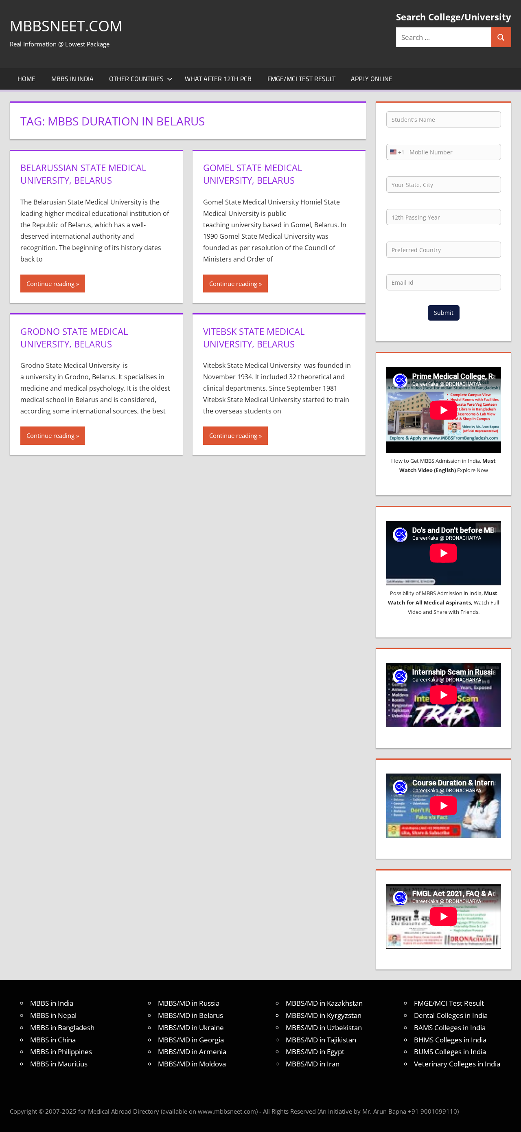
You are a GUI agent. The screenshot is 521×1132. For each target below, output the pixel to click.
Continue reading (50, 283)
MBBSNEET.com (66, 26)
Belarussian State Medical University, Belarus (83, 173)
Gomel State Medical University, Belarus (252, 173)
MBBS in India (72, 79)
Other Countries (136, 79)
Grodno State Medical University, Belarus (74, 337)
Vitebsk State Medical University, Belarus (253, 337)
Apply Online (371, 79)
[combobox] (396, 152)
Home (26, 79)
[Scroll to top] (507, 1118)
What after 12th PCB (218, 79)
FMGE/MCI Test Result (301, 79)
